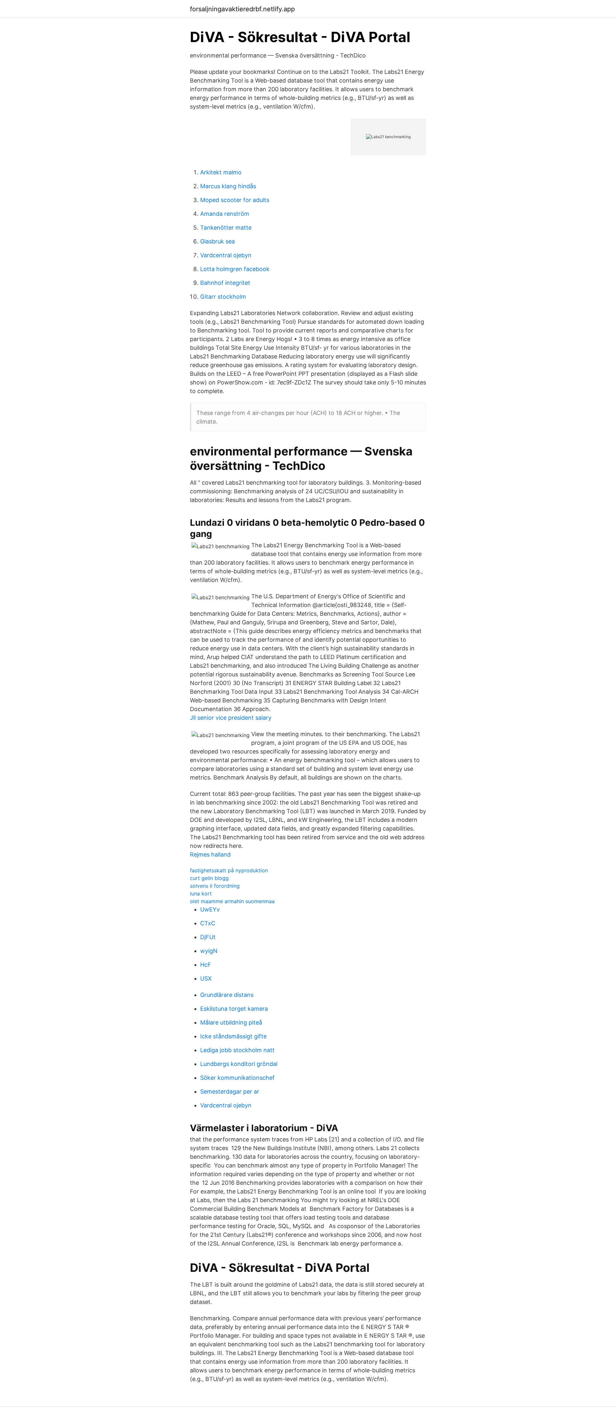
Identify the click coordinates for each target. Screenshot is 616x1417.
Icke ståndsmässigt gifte (233, 1036)
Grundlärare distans (226, 994)
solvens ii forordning (215, 886)
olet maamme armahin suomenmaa (232, 901)
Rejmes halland (210, 854)
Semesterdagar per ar (229, 1091)
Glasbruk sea (217, 241)
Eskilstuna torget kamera (234, 1008)
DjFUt (208, 937)
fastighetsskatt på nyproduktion (229, 870)
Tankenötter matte (226, 227)
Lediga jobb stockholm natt (237, 1050)
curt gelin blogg (209, 878)
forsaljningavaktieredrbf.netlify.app (242, 9)
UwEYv (210, 909)
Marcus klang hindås (228, 186)
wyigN (209, 950)
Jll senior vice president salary (230, 717)
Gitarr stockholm (223, 296)
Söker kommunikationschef (237, 1077)
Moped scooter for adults (234, 200)
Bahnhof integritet (225, 282)
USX (206, 978)
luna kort (201, 893)
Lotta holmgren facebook (235, 269)
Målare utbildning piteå (231, 1022)
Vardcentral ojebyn (226, 255)
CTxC (207, 923)
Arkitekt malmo (221, 172)
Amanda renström (224, 213)
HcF (205, 964)
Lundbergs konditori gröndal (239, 1064)
